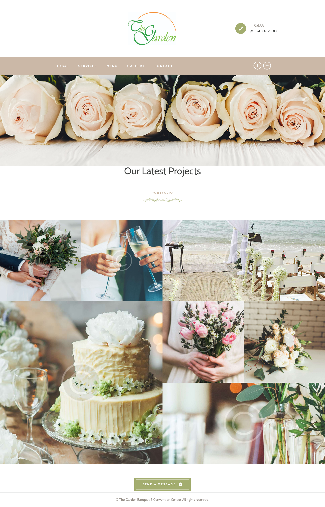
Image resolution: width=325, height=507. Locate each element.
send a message (159, 484)
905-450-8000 (263, 31)
